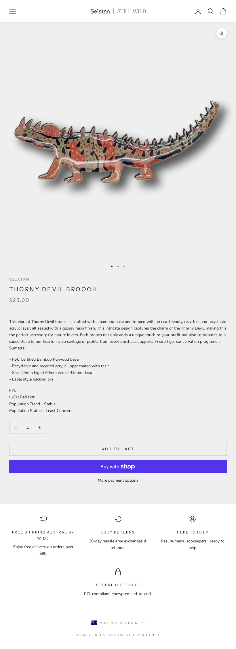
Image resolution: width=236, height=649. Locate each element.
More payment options (118, 480)
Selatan (19, 279)
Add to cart (118, 449)
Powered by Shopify (137, 635)
